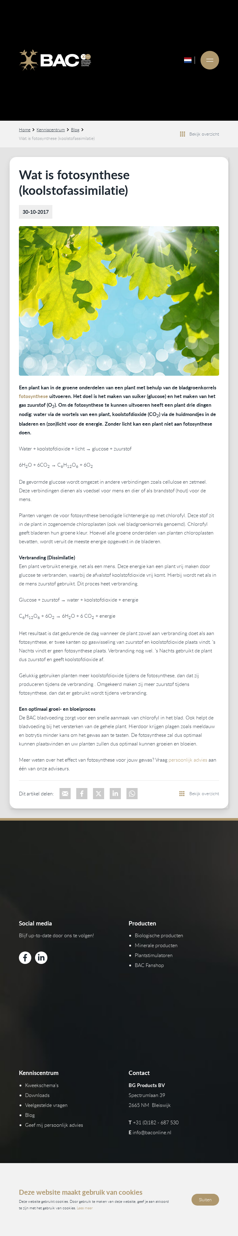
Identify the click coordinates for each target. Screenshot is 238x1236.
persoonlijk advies (188, 759)
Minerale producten (156, 945)
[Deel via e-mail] (65, 793)
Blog (75, 129)
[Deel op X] (98, 793)
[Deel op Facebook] (81, 793)
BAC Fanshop (149, 965)
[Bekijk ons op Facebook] (25, 958)
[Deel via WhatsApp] (132, 793)
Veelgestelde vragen (46, 1105)
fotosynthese (33, 396)
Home (24, 129)
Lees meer (85, 1207)
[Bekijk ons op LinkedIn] (41, 958)
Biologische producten (159, 935)
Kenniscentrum (51, 129)
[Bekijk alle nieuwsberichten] (182, 134)
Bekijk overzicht (204, 134)
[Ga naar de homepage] (55, 60)
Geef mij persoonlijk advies (54, 1125)
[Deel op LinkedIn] (115, 793)
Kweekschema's (42, 1085)
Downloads (37, 1095)
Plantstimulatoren (154, 955)
